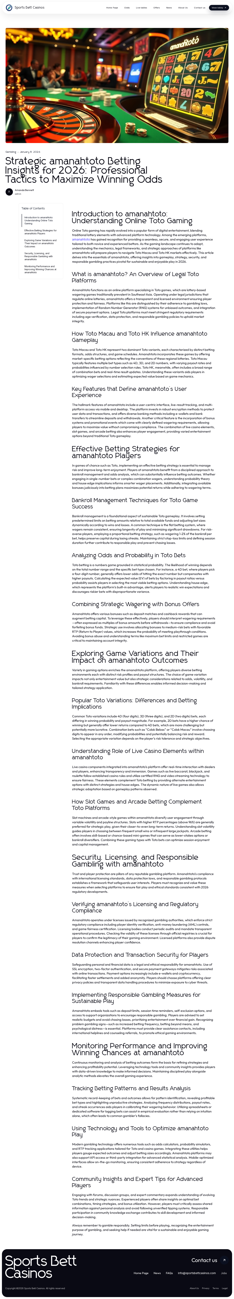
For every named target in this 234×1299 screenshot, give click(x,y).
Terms (216, 1288)
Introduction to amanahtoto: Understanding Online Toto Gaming (39, 220)
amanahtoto (81, 239)
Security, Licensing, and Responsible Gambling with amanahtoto (39, 256)
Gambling (11, 152)
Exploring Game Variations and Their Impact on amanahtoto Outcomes (41, 243)
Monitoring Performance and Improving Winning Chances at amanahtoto (40, 269)
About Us (194, 1288)
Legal (224, 1288)
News (157, 1273)
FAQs (169, 1273)
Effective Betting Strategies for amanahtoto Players (41, 232)
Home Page (141, 1273)
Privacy (205, 1288)
